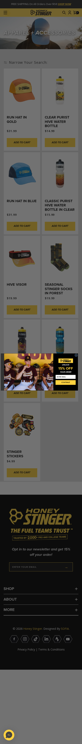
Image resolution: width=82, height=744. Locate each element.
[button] (9, 735)
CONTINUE (65, 382)
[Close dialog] (76, 355)
